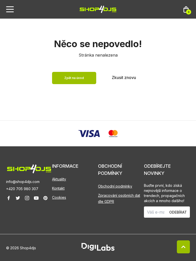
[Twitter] (17, 198)
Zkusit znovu (124, 77)
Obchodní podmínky (115, 186)
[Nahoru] (183, 246)
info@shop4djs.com (23, 181)
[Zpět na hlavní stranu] (29, 169)
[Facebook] (8, 198)
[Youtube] (36, 198)
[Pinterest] (45, 198)
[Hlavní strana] (98, 9)
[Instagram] (27, 198)
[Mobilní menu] (10, 9)
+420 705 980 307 (22, 189)
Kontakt (58, 188)
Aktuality (59, 179)
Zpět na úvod (74, 78)
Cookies (59, 197)
